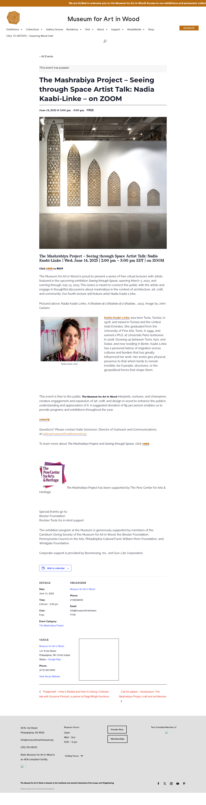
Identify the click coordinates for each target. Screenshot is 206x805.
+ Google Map (53, 659)
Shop (151, 29)
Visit (87, 29)
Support (115, 29)
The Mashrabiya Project (51, 625)
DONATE (189, 28)
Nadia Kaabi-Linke (117, 317)
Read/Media (134, 29)
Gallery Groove (54, 29)
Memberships (117, 739)
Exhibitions (12, 29)
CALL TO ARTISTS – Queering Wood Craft (29, 35)
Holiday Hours (72, 756)
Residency (72, 29)
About (100, 29)
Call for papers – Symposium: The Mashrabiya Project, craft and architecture (142, 694)
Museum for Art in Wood (82, 589)
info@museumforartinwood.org (37, 739)
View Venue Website (49, 676)
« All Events (46, 56)
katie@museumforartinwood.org (64, 434)
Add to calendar (56, 568)
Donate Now (117, 729)
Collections (32, 29)
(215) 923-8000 (29, 747)
